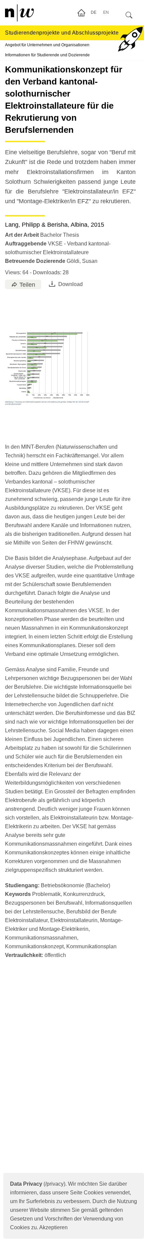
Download (70, 284)
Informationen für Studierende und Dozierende (47, 55)
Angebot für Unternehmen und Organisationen (47, 45)
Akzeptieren (53, 1227)
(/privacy (37, 1184)
